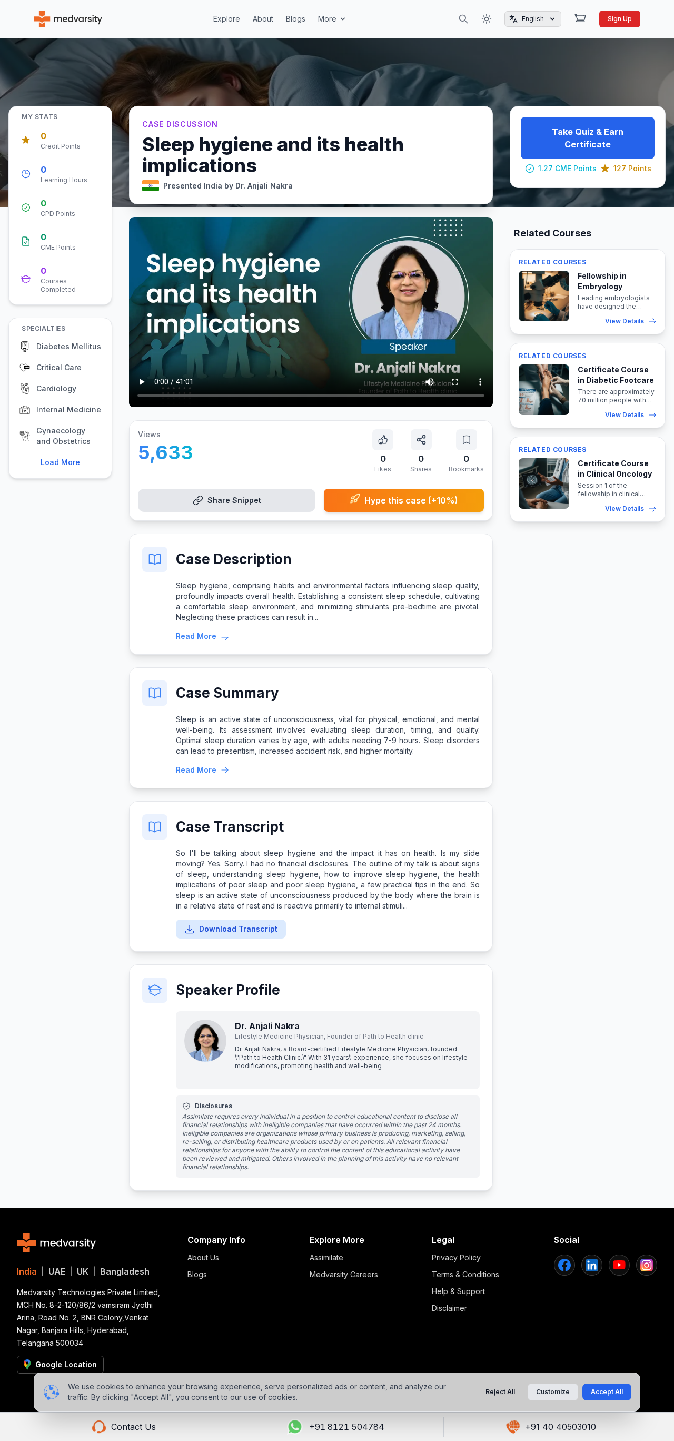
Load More (60, 462)
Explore (226, 18)
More (327, 18)
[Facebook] (564, 1265)
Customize (553, 1392)
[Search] (463, 18)
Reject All (500, 1392)
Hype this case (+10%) (411, 500)
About (263, 18)
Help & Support (458, 1291)
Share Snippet (234, 500)
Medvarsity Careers (344, 1274)
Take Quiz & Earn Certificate (587, 138)
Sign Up (620, 19)
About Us (203, 1257)
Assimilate (326, 1257)
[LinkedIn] (591, 1265)
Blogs (295, 18)
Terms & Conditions (465, 1274)
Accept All (607, 1392)
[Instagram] (646, 1265)
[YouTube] (619, 1265)
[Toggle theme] (486, 18)
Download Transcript (238, 928)
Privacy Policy (456, 1257)
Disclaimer (449, 1308)
